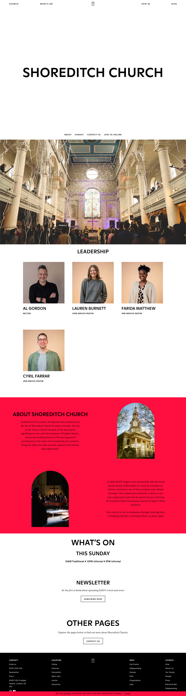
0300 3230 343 (15, 668)
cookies (67, 693)
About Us (169, 668)
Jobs (131, 684)
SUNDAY (79, 134)
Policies (132, 672)
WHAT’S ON (46, 3)
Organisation (135, 680)
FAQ (131, 676)
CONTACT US (94, 134)
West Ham (56, 676)
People (168, 676)
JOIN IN (145, 3)
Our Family (170, 672)
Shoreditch (56, 672)
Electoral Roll (171, 684)
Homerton (56, 684)
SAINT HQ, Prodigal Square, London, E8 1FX (17, 683)
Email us (12, 664)
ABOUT (68, 134)
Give (167, 664)
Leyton (54, 680)
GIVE (174, 3)
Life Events (134, 664)
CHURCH (14, 3)
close (127, 693)
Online (54, 664)
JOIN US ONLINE (113, 134)
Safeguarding (135, 668)
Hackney (55, 668)
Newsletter (14, 672)
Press (11, 676)
